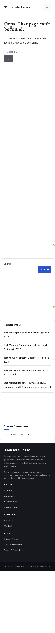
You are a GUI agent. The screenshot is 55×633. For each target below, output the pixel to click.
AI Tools (8, 490)
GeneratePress (43, 567)
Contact (8, 526)
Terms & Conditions (13, 550)
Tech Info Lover (17, 7)
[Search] (8, 58)
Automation (9, 496)
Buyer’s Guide (11, 507)
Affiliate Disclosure (13, 544)
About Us (8, 520)
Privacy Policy (11, 539)
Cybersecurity (11, 501)
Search (8, 263)
